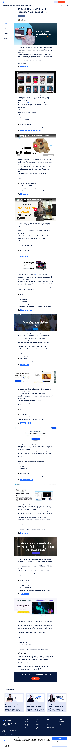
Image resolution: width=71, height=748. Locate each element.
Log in (56, 1)
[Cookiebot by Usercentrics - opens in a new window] (6, 746)
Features (26, 721)
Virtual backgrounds (39, 725)
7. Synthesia (6, 33)
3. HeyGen (5, 26)
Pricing (32, 1)
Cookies (60, 724)
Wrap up (5, 40)
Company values (50, 722)
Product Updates (28, 725)
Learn (4, 5)
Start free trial (62, 1)
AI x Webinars (8, 5)
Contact (48, 725)
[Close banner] (69, 737)
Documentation (61, 721)
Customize (59, 741)
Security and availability (63, 722)
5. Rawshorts (6, 30)
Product (27, 719)
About (48, 719)
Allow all (59, 738)
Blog (37, 721)
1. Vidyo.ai (5, 23)
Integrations (27, 724)
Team (48, 721)
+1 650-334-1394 (9, 727)
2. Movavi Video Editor (8, 25)
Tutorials (37, 727)
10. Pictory (6, 38)
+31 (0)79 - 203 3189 (14, 734)
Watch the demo (28, 728)
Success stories (27, 730)
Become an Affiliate (50, 727)
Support (60, 719)
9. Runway (5, 36)
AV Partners (49, 728)
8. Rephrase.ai (6, 35)
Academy (37, 722)
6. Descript (6, 31)
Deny (60, 745)
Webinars (37, 724)
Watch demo (44, 1)
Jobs (48, 724)
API (25, 727)
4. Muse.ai (5, 28)
